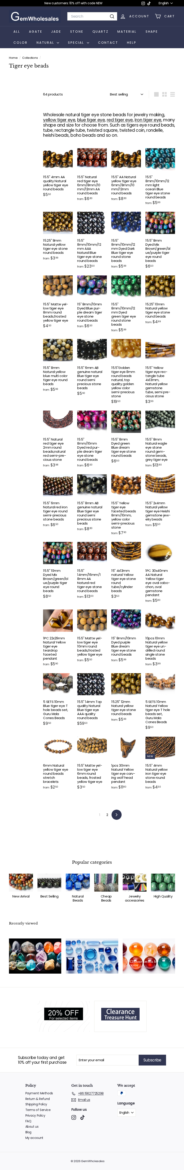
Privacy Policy (35, 1115)
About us (32, 1126)
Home (13, 58)
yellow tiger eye (59, 120)
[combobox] (92, 16)
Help (131, 42)
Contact (108, 42)
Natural (46, 42)
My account (34, 1138)
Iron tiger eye (148, 120)
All (16, 31)
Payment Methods (39, 1093)
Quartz (100, 31)
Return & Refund (37, 1099)
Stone (76, 31)
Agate (35, 31)
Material (126, 31)
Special (76, 42)
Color (20, 42)
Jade (56, 31)
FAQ (28, 1121)
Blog (28, 1132)
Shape (152, 31)
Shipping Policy (36, 1104)
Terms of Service (38, 1110)
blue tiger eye (91, 120)
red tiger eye (120, 120)
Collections (30, 58)
